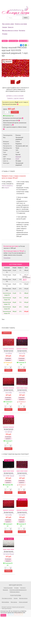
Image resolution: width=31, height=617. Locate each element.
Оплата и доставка (21, 24)
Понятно (3, 615)
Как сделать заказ (8, 24)
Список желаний (23, 602)
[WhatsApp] (26, 45)
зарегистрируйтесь (7, 185)
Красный (18, 156)
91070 (17, 159)
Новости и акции (8, 587)
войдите (6, 187)
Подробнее (7, 258)
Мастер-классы (23, 598)
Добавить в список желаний (14, 96)
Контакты (22, 30)
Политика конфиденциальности (18, 590)
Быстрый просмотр (8, 350)
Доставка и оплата (7, 598)
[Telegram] (23, 45)
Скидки (4, 27)
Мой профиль (5, 602)
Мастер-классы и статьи (10, 30)
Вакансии (5, 590)
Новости (10, 27)
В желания (8, 358)
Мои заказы (14, 602)
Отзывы (4, 34)
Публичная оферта (15, 592)
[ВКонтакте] (21, 45)
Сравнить (26, 278)
